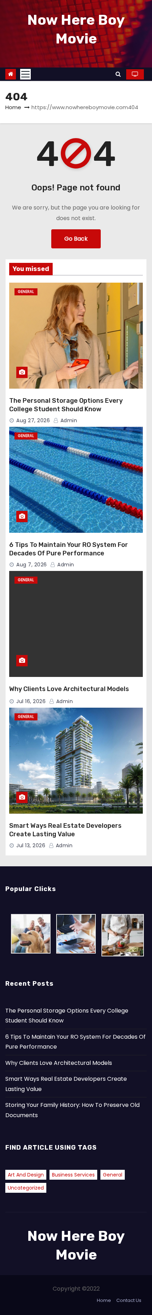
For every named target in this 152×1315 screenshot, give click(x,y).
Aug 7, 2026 (31, 564)
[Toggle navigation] (25, 74)
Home (13, 107)
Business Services (73, 1174)
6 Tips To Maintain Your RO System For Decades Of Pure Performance (68, 549)
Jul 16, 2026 (31, 701)
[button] (118, 74)
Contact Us (128, 1300)
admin (68, 420)
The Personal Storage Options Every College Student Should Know (66, 405)
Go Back (76, 239)
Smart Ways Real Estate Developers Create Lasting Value (65, 830)
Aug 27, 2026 (33, 420)
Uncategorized (26, 1187)
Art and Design (26, 1174)
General (26, 291)
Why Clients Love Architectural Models (69, 689)
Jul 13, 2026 (30, 845)
